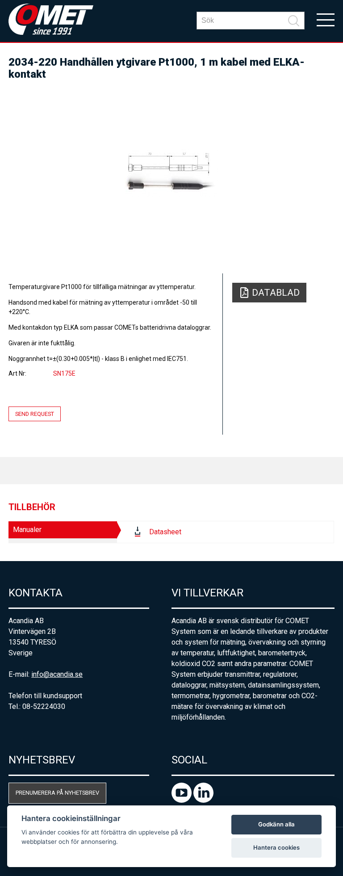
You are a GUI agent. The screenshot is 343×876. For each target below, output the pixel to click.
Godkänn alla (276, 824)
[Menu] (326, 19)
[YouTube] (182, 800)
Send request (34, 414)
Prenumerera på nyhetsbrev (57, 792)
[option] (171, 173)
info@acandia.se (57, 674)
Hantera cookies (276, 847)
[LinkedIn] (203, 800)
